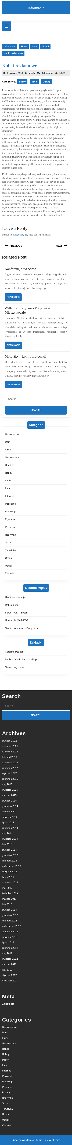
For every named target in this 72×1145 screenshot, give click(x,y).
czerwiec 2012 (10, 947)
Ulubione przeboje (15, 597)
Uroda (8, 557)
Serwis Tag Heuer (15, 667)
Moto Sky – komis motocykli (25, 356)
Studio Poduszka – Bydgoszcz (21, 628)
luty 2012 (7, 969)
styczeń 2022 (9, 740)
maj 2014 (7, 833)
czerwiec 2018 (10, 762)
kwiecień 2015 (10, 789)
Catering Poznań (14, 651)
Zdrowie (9, 573)
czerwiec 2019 (10, 751)
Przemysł (10, 527)
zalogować (18, 234)
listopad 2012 (9, 920)
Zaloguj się (8, 1003)
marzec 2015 (9, 795)
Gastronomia (12, 457)
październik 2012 (11, 926)
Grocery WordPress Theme (27, 1139)
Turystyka (10, 550)
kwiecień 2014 (10, 838)
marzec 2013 (9, 898)
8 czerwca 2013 (15, 73)
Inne (34, 46)
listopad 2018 (9, 757)
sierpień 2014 (9, 817)
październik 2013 (11, 866)
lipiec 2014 (8, 822)
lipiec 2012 (8, 942)
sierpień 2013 (9, 871)
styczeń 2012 (9, 975)
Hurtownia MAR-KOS (16, 620)
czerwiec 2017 (10, 767)
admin (32, 73)
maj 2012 (7, 953)
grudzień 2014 (10, 806)
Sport (8, 542)
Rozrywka (10, 534)
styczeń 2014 (9, 849)
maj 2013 (7, 887)
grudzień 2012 (10, 915)
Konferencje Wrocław (20, 269)
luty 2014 (7, 844)
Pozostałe (10, 503)
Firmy (24, 46)
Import (8, 480)
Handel (9, 465)
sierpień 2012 (9, 937)
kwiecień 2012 (10, 958)
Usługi (45, 46)
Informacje (36, 8)
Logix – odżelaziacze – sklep (21, 659)
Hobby (8, 472)
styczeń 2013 (9, 909)
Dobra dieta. (12, 604)
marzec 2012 (9, 964)
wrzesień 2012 (10, 931)
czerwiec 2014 (10, 827)
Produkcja (10, 511)
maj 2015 (7, 784)
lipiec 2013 (8, 877)
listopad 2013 (9, 860)
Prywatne (10, 519)
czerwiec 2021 (10, 746)
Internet (9, 496)
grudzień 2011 (10, 980)
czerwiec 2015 (10, 778)
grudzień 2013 (10, 855)
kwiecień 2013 (10, 893)
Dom (7, 441)
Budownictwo (12, 434)
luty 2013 (7, 904)
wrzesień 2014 (10, 811)
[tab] (6, 26)
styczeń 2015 (9, 800)
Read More (14, 298)
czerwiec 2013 (10, 882)
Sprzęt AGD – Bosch (16, 612)
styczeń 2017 (9, 773)
